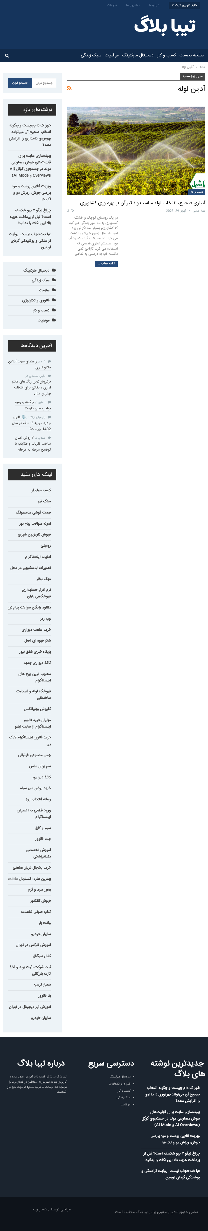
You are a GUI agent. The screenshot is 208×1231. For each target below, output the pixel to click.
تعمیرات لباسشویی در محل (30, 568)
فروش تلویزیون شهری (34, 534)
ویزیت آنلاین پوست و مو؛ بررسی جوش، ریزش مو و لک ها (31, 193)
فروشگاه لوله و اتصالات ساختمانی (33, 694)
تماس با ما (132, 5)
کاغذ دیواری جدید (37, 663)
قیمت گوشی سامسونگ (33, 512)
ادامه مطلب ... (106, 263)
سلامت (44, 290)
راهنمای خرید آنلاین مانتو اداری (29, 365)
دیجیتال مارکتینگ (138, 55)
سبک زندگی (91, 55)
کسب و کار (166, 55)
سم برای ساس (40, 766)
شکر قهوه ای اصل (37, 640)
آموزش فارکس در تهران (33, 945)
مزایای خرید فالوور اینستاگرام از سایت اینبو (33, 723)
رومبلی (46, 546)
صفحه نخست (192, 55)
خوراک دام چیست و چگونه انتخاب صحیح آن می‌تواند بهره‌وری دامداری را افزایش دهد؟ (30, 135)
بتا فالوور (44, 996)
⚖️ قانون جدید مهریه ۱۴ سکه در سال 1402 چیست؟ (31, 423)
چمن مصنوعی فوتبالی (34, 755)
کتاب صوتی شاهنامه (36, 912)
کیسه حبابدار (41, 490)
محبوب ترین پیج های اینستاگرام (34, 677)
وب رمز (45, 619)
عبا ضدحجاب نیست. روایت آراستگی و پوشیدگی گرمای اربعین (30, 241)
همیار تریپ (42, 984)
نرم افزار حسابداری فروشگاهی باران (36, 593)
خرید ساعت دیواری (36, 630)
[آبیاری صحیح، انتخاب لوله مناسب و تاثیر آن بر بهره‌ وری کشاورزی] (136, 151)
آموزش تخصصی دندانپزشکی (38, 853)
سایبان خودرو (41, 934)
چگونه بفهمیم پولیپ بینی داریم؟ (33, 405)
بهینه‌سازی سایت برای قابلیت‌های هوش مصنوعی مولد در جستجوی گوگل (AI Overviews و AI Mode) (30, 165)
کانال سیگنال (42, 956)
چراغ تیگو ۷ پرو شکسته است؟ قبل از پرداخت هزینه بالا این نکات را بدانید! (30, 217)
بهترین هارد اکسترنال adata (29, 879)
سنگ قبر (44, 501)
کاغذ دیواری (42, 777)
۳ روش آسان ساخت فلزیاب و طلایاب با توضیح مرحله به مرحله (33, 444)
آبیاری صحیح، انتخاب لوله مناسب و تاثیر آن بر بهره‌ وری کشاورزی (142, 203)
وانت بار (45, 923)
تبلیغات (112, 5)
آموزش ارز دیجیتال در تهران (30, 1007)
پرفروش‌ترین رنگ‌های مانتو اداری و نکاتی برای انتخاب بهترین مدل (31, 388)
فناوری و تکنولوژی (36, 300)
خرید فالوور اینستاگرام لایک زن (30, 740)
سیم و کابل (43, 828)
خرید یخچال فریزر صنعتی (32, 868)
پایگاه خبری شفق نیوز (35, 652)
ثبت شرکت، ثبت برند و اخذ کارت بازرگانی (30, 970)
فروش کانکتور (41, 901)
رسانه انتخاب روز (38, 799)
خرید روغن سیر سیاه (35, 788)
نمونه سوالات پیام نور (35, 524)
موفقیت (112, 55)
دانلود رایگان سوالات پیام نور (29, 607)
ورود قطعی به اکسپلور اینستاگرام (34, 813)
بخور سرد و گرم (39, 889)
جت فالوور (43, 839)
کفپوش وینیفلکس (37, 709)
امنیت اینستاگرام (38, 557)
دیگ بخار (44, 579)
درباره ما (154, 5)
